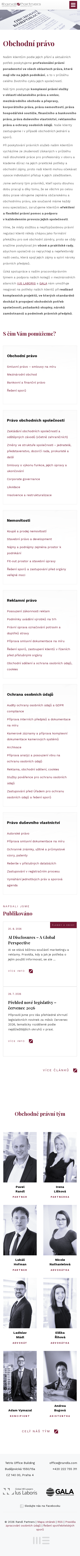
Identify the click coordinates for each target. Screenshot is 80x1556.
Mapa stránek (46, 1521)
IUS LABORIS (26, 283)
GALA (43, 283)
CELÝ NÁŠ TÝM (36, 1431)
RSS (60, 1521)
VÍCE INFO (16, 971)
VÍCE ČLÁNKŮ (56, 1070)
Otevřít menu (73, 5)
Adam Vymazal (20, 1410)
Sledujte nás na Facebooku (42, 1505)
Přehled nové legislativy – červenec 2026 (32, 1005)
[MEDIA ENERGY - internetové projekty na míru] (40, 1539)
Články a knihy (63, 925)
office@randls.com (63, 1463)
